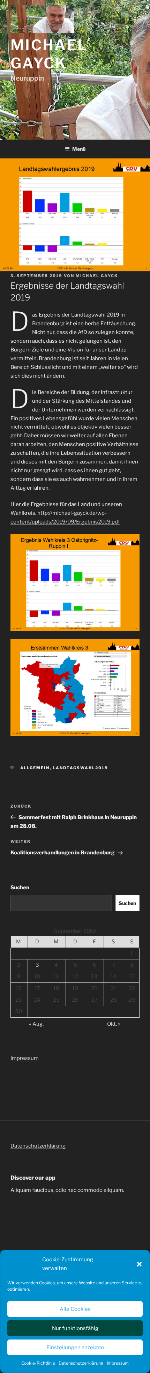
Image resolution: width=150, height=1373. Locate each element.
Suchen (19, 887)
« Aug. (36, 1024)
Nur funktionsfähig (75, 1328)
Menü (78, 149)
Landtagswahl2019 (80, 767)
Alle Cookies (75, 1309)
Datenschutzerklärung (81, 1363)
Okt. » (113, 1024)
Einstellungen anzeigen (75, 1347)
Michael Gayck (49, 54)
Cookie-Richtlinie (38, 1363)
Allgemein (35, 767)
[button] (139, 1264)
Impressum (118, 1363)
